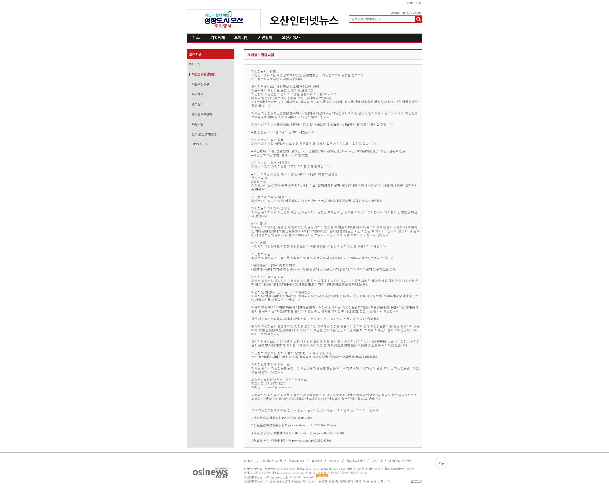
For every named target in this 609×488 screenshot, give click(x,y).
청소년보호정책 (202, 114)
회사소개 (194, 64)
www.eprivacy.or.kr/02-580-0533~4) (312, 425)
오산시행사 (291, 37)
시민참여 (265, 37)
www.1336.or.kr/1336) (297, 417)
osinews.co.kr (279, 477)
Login (410, 2)
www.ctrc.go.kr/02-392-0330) (312, 440)
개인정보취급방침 (203, 74)
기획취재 (218, 37)
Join (418, 2)
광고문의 (197, 104)
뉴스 (196, 37)
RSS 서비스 (200, 144)
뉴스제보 (197, 94)
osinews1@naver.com (277, 387)
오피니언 (241, 37)
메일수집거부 (200, 84)
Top (441, 463)
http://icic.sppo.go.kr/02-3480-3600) (320, 433)
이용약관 (197, 124)
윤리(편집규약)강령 (204, 134)
